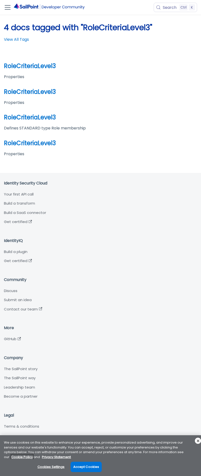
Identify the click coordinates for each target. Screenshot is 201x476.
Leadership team (19, 387)
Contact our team (21, 309)
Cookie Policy (22, 457)
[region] (100, 455)
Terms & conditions (21, 426)
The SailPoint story (21, 368)
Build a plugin (15, 251)
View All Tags (16, 39)
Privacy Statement (56, 457)
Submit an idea (18, 299)
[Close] (198, 441)
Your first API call (19, 194)
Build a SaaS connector (25, 212)
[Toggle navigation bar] (7, 7)
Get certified (15, 221)
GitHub (10, 338)
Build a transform (19, 203)
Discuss (10, 290)
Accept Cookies (86, 466)
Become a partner (21, 396)
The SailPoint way (20, 377)
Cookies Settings (51, 466)
